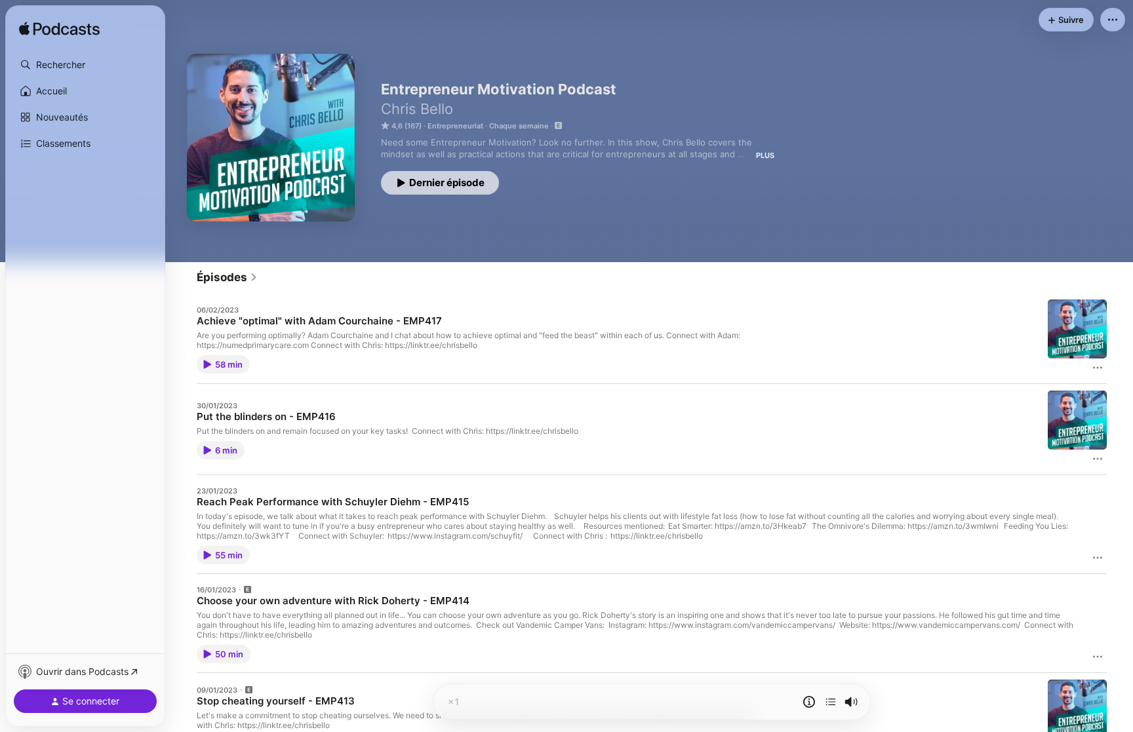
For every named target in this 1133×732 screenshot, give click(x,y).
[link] (227, 277)
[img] (59, 29)
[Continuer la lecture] (831, 702)
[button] (85, 65)
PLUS (765, 155)
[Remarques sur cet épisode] (809, 702)
